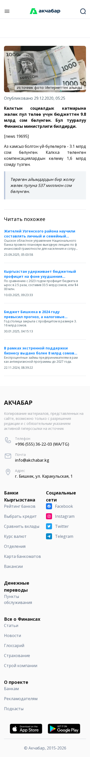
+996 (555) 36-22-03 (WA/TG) (42, 444)
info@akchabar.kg (32, 460)
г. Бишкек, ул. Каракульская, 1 (44, 476)
